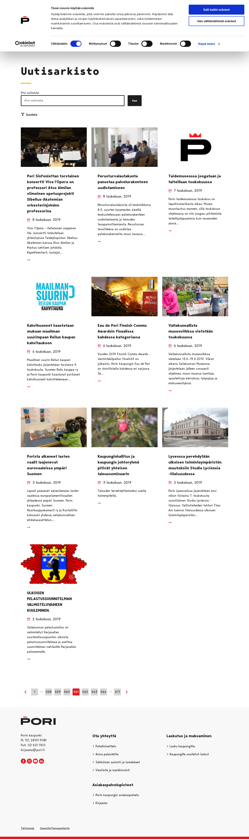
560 (67, 692)
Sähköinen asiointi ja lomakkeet (117, 762)
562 (85, 692)
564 (103, 692)
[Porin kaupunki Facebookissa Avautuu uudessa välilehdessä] (23, 761)
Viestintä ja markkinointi (112, 770)
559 (58, 692)
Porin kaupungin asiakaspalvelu (117, 795)
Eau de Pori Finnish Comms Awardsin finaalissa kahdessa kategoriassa (122, 331)
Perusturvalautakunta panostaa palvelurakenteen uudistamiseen (123, 182)
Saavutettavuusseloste (55, 828)
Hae (134, 100)
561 (76, 692)
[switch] (115, 44)
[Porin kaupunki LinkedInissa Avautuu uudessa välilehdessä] (41, 761)
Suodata (31, 114)
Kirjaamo (101, 803)
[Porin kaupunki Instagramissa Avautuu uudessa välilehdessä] (29, 761)
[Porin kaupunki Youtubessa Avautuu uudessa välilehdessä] (35, 761)
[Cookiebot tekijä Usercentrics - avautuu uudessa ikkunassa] (25, 44)
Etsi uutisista (30, 93)
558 (49, 692)
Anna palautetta (106, 754)
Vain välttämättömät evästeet (216, 21)
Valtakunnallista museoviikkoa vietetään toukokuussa (190, 331)
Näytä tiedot (206, 43)
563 (94, 692)
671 (117, 692)
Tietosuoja (27, 828)
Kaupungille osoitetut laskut (189, 754)
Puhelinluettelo (105, 746)
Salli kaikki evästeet (216, 9)
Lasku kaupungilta (182, 746)
